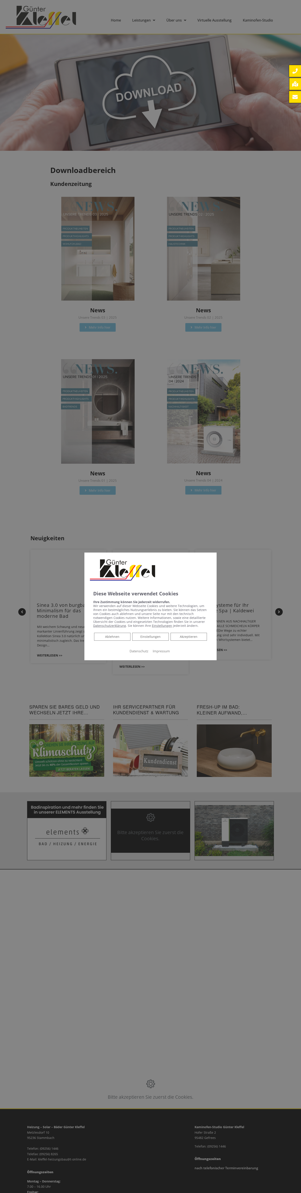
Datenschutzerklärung (109, 626)
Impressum (161, 651)
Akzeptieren (188, 637)
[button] (295, 71)
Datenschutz (139, 651)
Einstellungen (150, 637)
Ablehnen (112, 636)
